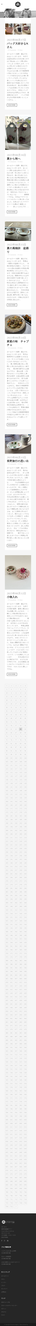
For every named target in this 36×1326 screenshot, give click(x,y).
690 (7, 1185)
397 (16, 971)
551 (11, 1083)
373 (20, 953)
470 (7, 1026)
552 (16, 1083)
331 (11, 924)
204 (25, 830)
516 (11, 1058)
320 (7, 917)
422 (16, 989)
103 (20, 758)
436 (11, 1000)
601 (11, 1120)
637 (16, 1145)
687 (16, 1181)
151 (11, 794)
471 (11, 1026)
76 (11, 740)
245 (7, 863)
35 (7, 711)
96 (11, 754)
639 (25, 1145)
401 (11, 975)
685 (7, 1181)
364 (25, 946)
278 (20, 885)
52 (16, 722)
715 (7, 1203)
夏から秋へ (14, 158)
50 (7, 722)
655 (7, 1159)
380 (7, 960)
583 (20, 1105)
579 (25, 1102)
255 (7, 870)
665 (7, 1167)
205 (7, 834)
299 (25, 899)
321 (11, 917)
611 (11, 1127)
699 (25, 1188)
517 (16, 1058)
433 (20, 997)
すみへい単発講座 (6, 1256)
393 (20, 968)
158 (20, 798)
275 (7, 885)
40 (7, 715)
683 (20, 1177)
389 (25, 964)
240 (7, 859)
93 (20, 751)
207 (16, 834)
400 (7, 975)
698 (20, 1188)
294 (25, 895)
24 (25, 700)
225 (7, 848)
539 (25, 1073)
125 (7, 776)
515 (7, 1058)
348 (20, 935)
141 (11, 787)
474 (25, 1026)
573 (20, 1098)
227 (16, 848)
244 (25, 859)
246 (11, 863)
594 (25, 1112)
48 (20, 718)
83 (20, 743)
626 (11, 1138)
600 (7, 1120)
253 (20, 866)
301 (11, 903)
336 (11, 928)
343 (20, 932)
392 (16, 968)
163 (20, 801)
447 (16, 1007)
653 (20, 1156)
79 (25, 740)
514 (25, 1055)
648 (20, 1152)
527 (16, 1065)
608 (20, 1123)
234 (25, 852)
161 (11, 801)
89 (25, 747)
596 (11, 1116)
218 (20, 841)
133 (20, 780)
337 (16, 928)
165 (7, 805)
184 (25, 816)
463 (20, 1018)
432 (16, 997)
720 (7, 1206)
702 (16, 1192)
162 (16, 801)
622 (16, 1134)
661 (11, 1163)
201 (11, 830)
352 (16, 939)
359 (25, 942)
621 (11, 1134)
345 (7, 935)
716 (11, 1203)
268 (20, 877)
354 (25, 939)
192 (16, 823)
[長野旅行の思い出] (18, 444)
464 (25, 1018)
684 (25, 1177)
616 (11, 1130)
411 (11, 982)
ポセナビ (3, 1312)
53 (20, 722)
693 (20, 1185)
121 (11, 772)
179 (25, 812)
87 (16, 747)
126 (11, 776)
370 (7, 953)
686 (11, 1181)
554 (25, 1083)
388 (20, 964)
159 (25, 798)
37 (16, 711)
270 (7, 881)
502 (16, 1047)
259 (25, 870)
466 (11, 1022)
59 (25, 725)
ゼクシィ (3, 1308)
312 (16, 910)
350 (7, 939)
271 (11, 881)
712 (16, 1199)
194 (25, 823)
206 (11, 834)
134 (25, 780)
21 (11, 700)
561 (11, 1091)
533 (20, 1069)
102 (16, 758)
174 (25, 809)
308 (20, 906)
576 (11, 1102)
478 (20, 1029)
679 (25, 1174)
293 (20, 895)
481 (11, 1033)
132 (16, 780)
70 (7, 736)
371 (11, 953)
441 (11, 1004)
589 (25, 1109)
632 (16, 1141)
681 (11, 1177)
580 (7, 1105)
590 (7, 1112)
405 (7, 979)
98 (20, 754)
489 (25, 1036)
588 (20, 1109)
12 (16, 693)
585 (7, 1109)
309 (25, 906)
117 (16, 769)
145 (7, 790)
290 (7, 895)
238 (20, 856)
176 (11, 812)
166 (11, 805)
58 (20, 725)
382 (16, 960)
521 (11, 1062)
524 (25, 1062)
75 (7, 740)
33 (20, 707)
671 (11, 1170)
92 (16, 751)
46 (11, 718)
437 (16, 1000)
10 (7, 693)
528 (20, 1065)
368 (20, 950)
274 (25, 881)
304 (25, 903)
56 (11, 725)
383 (20, 960)
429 (25, 993)
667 (16, 1167)
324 (25, 917)
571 (11, 1098)
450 (7, 1011)
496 (11, 1044)
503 (20, 1047)
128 (20, 776)
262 (16, 874)
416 (11, 986)
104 (25, 758)
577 (16, 1102)
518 (20, 1058)
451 (11, 1011)
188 (20, 819)
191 (11, 823)
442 (16, 1004)
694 (25, 1185)
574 (25, 1098)
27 (16, 704)
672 (16, 1170)
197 (16, 827)
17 (16, 696)
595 (7, 1116)
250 (7, 866)
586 (11, 1109)
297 (16, 899)
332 (16, 924)
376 (11, 957)
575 (7, 1102)
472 (16, 1026)
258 (20, 870)
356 (11, 942)
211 (11, 838)
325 (7, 921)
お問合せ (3, 1292)
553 (20, 1083)
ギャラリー (4, 1288)
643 (20, 1149)
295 (7, 899)
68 (20, 733)
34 (25, 707)
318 (20, 913)
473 (20, 1026)
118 (20, 769)
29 (25, 704)
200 (7, 830)
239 (25, 856)
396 (11, 971)
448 (20, 1007)
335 (7, 928)
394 (25, 968)
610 (7, 1127)
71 (11, 736)
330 (7, 924)
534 (25, 1069)
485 (7, 1036)
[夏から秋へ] (18, 133)
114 (25, 765)
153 (20, 794)
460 (7, 1018)
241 (11, 859)
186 (11, 819)
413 (20, 982)
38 (20, 711)
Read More (12, 105)
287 (16, 892)
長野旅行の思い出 (18, 461)
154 (25, 794)
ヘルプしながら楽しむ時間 (8, 1251)
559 (25, 1087)
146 (11, 790)
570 (7, 1098)
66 (11, 733)
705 (7, 1196)
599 (25, 1116)
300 (7, 903)
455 (7, 1015)
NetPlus (30, 1324)
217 (16, 841)
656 (11, 1159)
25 (7, 704)
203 (20, 830)
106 (11, 762)
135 (7, 783)
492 (16, 1040)
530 (7, 1069)
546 (11, 1080)
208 (20, 834)
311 (11, 910)
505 (7, 1051)
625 (7, 1138)
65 (7, 733)
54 (25, 722)
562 (16, 1091)
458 (20, 1015)
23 (20, 700)
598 (20, 1116)
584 (25, 1105)
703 (20, 1192)
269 (25, 877)
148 (20, 790)
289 (25, 892)
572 (16, 1098)
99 (25, 754)
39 (25, 711)
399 (25, 971)
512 (16, 1055)
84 (25, 743)
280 (7, 888)
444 (25, 1004)
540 (7, 1076)
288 (20, 892)
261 (11, 874)
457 (16, 1015)
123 (20, 772)
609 (25, 1123)
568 (20, 1094)
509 (25, 1051)
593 (20, 1112)
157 (16, 798)
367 (16, 950)
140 (7, 787)
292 (16, 895)
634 (25, 1141)
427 (16, 993)
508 (20, 1051)
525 (7, 1065)
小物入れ (12, 596)
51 (11, 722)
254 (25, 866)
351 (11, 939)
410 (7, 982)
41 (11, 715)
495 (7, 1044)
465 (7, 1022)
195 (7, 827)
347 (16, 935)
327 (16, 921)
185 (7, 819)
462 (16, 1018)
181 (11, 816)
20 (7, 700)
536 (11, 1073)
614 (25, 1127)
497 (16, 1044)
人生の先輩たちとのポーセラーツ (10, 1262)
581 (11, 1105)
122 (16, 772)
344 (25, 932)
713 (20, 1199)
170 (7, 809)
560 (7, 1091)
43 (20, 715)
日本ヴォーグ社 (5, 1302)
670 (7, 1170)
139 (25, 783)
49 (25, 718)
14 (25, 693)
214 (25, 838)
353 (20, 939)
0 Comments (12, 50)
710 (7, 1199)
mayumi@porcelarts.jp (7, 1231)
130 (7, 780)
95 (7, 754)
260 (7, 874)
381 (11, 960)
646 (11, 1152)
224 (25, 845)
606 (11, 1123)
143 (20, 787)
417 (16, 986)
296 (11, 899)
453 (20, 1011)
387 (16, 964)
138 (20, 783)
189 (25, 819)
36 (11, 711)
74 (25, 736)
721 (11, 1206)
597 (16, 1116)
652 (16, 1156)
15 (7, 696)
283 (20, 888)
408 (20, 979)
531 (11, 1069)
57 (16, 725)
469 (25, 1022)
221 (11, 845)
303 (20, 903)
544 (25, 1076)
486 (11, 1036)
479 (25, 1029)
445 (7, 1007)
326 (11, 921)
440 (7, 1004)
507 (16, 1051)
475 (7, 1029)
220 (7, 845)
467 (16, 1022)
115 (7, 769)
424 (25, 989)
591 (11, 1112)
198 (20, 827)
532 (16, 1069)
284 (25, 888)
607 (16, 1123)
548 (20, 1080)
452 (16, 1011)
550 (7, 1083)
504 (25, 1047)
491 (11, 1040)
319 (25, 913)
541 (11, 1076)
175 (7, 812)
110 (7, 765)
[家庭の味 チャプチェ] (18, 324)
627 (16, 1138)
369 (25, 950)
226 (11, 848)
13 (20, 693)
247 (16, 863)
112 (16, 765)
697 (16, 1188)
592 (16, 1112)
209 (25, 834)
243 (20, 859)
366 (11, 950)
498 (20, 1044)
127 (16, 776)
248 (20, 863)
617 (16, 1130)
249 (25, 863)
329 (25, 921)
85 (7, 747)
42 (16, 715)
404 (25, 975)
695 (7, 1188)
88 (20, 747)
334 (25, 924)
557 (16, 1087)
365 (7, 950)
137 (16, 783)
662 (16, 1163)
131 (11, 780)
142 (16, 787)
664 (25, 1163)
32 (16, 707)
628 (20, 1138)
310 (7, 910)
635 (7, 1145)
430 (7, 997)
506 (11, 1051)
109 (25, 762)
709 (25, 1196)
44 (25, 715)
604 (25, 1120)
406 (11, 979)
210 (7, 838)
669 (25, 1167)
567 (16, 1094)
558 (20, 1087)
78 (20, 740)
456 (11, 1015)
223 (20, 845)
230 (7, 852)
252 (16, 866)
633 (20, 1141)
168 (20, 805)
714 (25, 1199)
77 (16, 740)
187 (16, 819)
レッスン (3, 1282)
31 (11, 707)
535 (7, 1073)
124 (25, 772)
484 (25, 1033)
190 (7, 823)
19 (25, 696)
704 (25, 1192)
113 (20, 765)
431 (11, 997)
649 (25, 1152)
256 (11, 870)
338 (20, 928)
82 (16, 743)
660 (7, 1163)
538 (20, 1073)
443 (20, 1004)
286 (11, 892)
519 (25, 1058)
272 (16, 881)
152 (16, 794)
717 (16, 1203)
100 (7, 758)
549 (25, 1080)
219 (25, 841)
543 (20, 1076)
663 (20, 1163)
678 (20, 1174)
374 (25, 953)
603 (20, 1120)
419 (25, 986)
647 (16, 1152)
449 (25, 1007)
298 (20, 899)
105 (7, 762)
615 (7, 1130)
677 (16, 1174)
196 (11, 827)
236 (11, 856)
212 (16, 838)
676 (11, 1174)
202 (16, 830)
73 (20, 736)
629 (25, 1138)
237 (16, 856)
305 (7, 906)
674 (25, 1170)
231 (11, 852)
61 (11, 729)
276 (11, 885)
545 (7, 1080)
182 (16, 816)
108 (20, 762)
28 (20, 704)
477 (16, 1029)
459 (25, 1015)
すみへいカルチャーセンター (9, 1305)
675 (7, 1174)
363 (20, 946)
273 (20, 881)
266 (11, 877)
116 (11, 769)
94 (25, 751)
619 (25, 1130)
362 (16, 946)
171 (11, 809)
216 (11, 841)
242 (16, 859)
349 (25, 935)
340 (7, 932)
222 (16, 845)
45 (7, 718)
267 (16, 877)
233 (20, 852)
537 (16, 1073)
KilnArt (3, 1315)
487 (16, 1036)
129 (25, 776)
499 (25, 1044)
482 (16, 1033)
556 (11, 1087)
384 (25, 960)
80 (7, 743)
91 (11, 751)
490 (7, 1040)
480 (7, 1033)
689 (25, 1181)
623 (20, 1134)
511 (11, 1055)
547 (16, 1080)
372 (16, 953)
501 (11, 1047)
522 (16, 1062)
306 (11, 906)
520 (7, 1062)
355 (7, 942)
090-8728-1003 (5, 1233)
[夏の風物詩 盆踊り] (18, 231)
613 (20, 1127)
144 (25, 787)
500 (7, 1047)
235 (7, 856)
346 (11, 935)
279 (25, 885)
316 (11, 913)
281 (11, 888)
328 (20, 921)
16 (11, 696)
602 (16, 1120)
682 (16, 1177)
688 (20, 1181)
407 (16, 979)
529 (25, 1065)
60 (7, 729)
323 (20, 917)
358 (20, 942)
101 (11, 758)
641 (11, 1149)
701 (11, 1192)
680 (7, 1177)
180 (7, 816)
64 (25, 729)
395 (7, 971)
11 (11, 693)
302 (16, 903)
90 (7, 751)
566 (11, 1094)
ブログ (3, 1285)
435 (7, 1000)
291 (11, 895)
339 (25, 928)
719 (25, 1203)
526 (11, 1065)
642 (16, 1149)
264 (25, 874)
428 (20, 993)
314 (25, 910)
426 (11, 993)
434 (25, 997)
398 (20, 971)
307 (16, 906)
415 (7, 986)
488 (20, 1036)
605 (7, 1123)
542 (16, 1076)
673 (20, 1170)
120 (7, 772)
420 (7, 989)
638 (20, 1145)
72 (16, 736)
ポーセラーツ (5, 1276)
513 (20, 1055)
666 (11, 1167)
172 (16, 809)
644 (25, 1149)
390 (7, 968)
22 (16, 700)
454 (25, 1011)
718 (20, 1203)
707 (16, 1196)
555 (7, 1087)
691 (11, 1185)
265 (7, 877)
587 (16, 1109)
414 (25, 982)
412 (16, 982)
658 (20, 1159)
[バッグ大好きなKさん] (18, 27)
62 (16, 729)
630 (7, 1141)
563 (20, 1091)
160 (7, 801)
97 (16, 754)
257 (16, 870)
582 (16, 1105)
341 (11, 932)
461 (11, 1018)
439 (25, 1000)
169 (25, 805)
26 (11, 704)
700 (7, 1192)
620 (7, 1134)
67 (16, 733)
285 (7, 892)
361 (11, 946)
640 (7, 1149)
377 (16, 957)
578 (20, 1102)
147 (16, 790)
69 (25, 733)
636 (11, 1145)
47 (16, 718)
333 (20, 924)
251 (11, 866)
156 (11, 798)
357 (16, 942)
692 (16, 1185)
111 (11, 765)
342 (16, 932)
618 (20, 1130)
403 (20, 975)
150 (7, 794)
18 (20, 696)
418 (20, 986)
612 (16, 1127)
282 (16, 888)
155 (7, 798)
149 (25, 790)
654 (25, 1156)
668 (20, 1167)
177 (16, 812)
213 (20, 838)
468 (20, 1022)
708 (20, 1196)
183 (20, 816)
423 (20, 989)
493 (20, 1040)
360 (7, 946)
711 (11, 1199)
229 (25, 848)
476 (11, 1029)
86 (11, 747)
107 (16, 762)
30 (7, 707)
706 (11, 1196)
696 (11, 1188)
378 (20, 957)
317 (16, 913)
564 (25, 1091)
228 (20, 848)
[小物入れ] (18, 572)
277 (16, 885)
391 (11, 968)
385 (7, 964)
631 (11, 1141)
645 (7, 1152)
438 (20, 1000)
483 (20, 1033)
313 (20, 910)
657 (16, 1159)
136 (11, 783)
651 (11, 1156)
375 (7, 957)
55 (7, 725)
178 (20, 812)
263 (20, 874)
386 (11, 964)
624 (25, 1134)
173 (20, 809)
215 (7, 841)
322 (16, 917)
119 (25, 769)
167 (16, 805)
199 (25, 827)
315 (7, 913)
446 (11, 1007)
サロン (3, 1279)
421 (11, 989)
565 (7, 1094)
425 (7, 993)
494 (25, 1040)
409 (25, 979)
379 (25, 957)
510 (7, 1055)
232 (16, 852)
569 (25, 1094)
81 (11, 743)
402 (16, 975)
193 (20, 823)
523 (20, 1062)
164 (25, 801)
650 (7, 1156)
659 (25, 1159)
